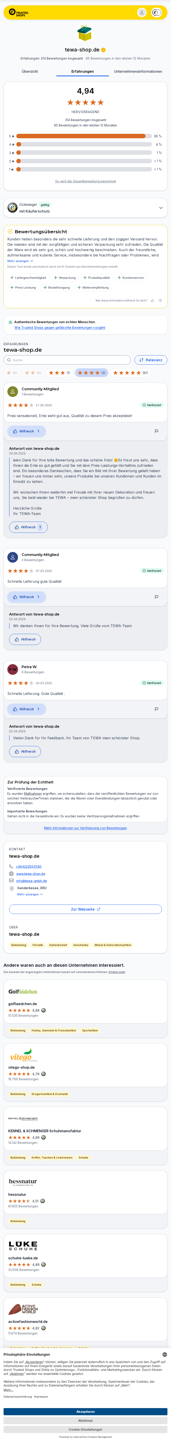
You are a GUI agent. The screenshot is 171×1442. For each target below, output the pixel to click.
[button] (142, 12)
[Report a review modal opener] (156, 431)
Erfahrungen (82, 71)
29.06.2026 (17, 453)
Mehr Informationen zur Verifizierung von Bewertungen (85, 828)
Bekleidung (18, 945)
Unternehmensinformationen (138, 71)
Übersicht (30, 71)
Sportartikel (90, 1030)
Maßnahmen (33, 793)
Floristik (38, 945)
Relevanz (154, 360)
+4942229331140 (28, 866)
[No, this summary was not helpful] (160, 300)
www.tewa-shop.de (30, 874)
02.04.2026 (17, 619)
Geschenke (80, 945)
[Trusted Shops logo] (18, 12)
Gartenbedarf (58, 945)
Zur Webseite (83, 909)
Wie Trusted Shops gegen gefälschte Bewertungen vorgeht (59, 327)
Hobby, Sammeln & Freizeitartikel (54, 1030)
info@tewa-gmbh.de (31, 881)
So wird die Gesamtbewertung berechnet (85, 181)
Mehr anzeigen (28, 894)
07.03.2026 (44, 571)
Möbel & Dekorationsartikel (113, 945)
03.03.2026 (44, 683)
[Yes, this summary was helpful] (152, 300)
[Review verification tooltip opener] (103, 50)
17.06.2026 (44, 405)
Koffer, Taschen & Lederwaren (52, 1157)
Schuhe (83, 1157)
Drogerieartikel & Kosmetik (50, 1094)
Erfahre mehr (117, 972)
